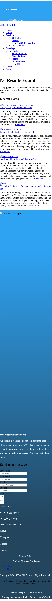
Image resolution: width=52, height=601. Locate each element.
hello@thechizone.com (14, 20)
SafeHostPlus (36, 592)
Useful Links (12, 51)
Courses (3, 550)
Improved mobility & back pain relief (17, 132)
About (9, 32)
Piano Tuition (18, 56)
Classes (15, 40)
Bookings (10, 48)
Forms (15, 59)
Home (9, 30)
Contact (10, 66)
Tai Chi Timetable (26, 43)
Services (10, 35)
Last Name (5, 476)
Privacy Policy (26, 556)
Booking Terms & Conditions (26, 561)
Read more (20, 124)
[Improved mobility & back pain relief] (10, 129)
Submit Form (6, 506)
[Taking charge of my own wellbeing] (17, 105)
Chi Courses (18, 45)
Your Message (6, 493)
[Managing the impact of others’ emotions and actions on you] (3, 183)
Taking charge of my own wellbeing (16, 107)
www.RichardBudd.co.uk (29, 597)
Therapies (16, 38)
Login (9, 69)
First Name (5, 470)
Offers (20, 64)
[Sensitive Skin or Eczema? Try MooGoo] (9, 156)
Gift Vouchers (18, 61)
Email (2, 482)
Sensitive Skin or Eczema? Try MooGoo (18, 159)
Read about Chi (19, 53)
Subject (3, 488)
